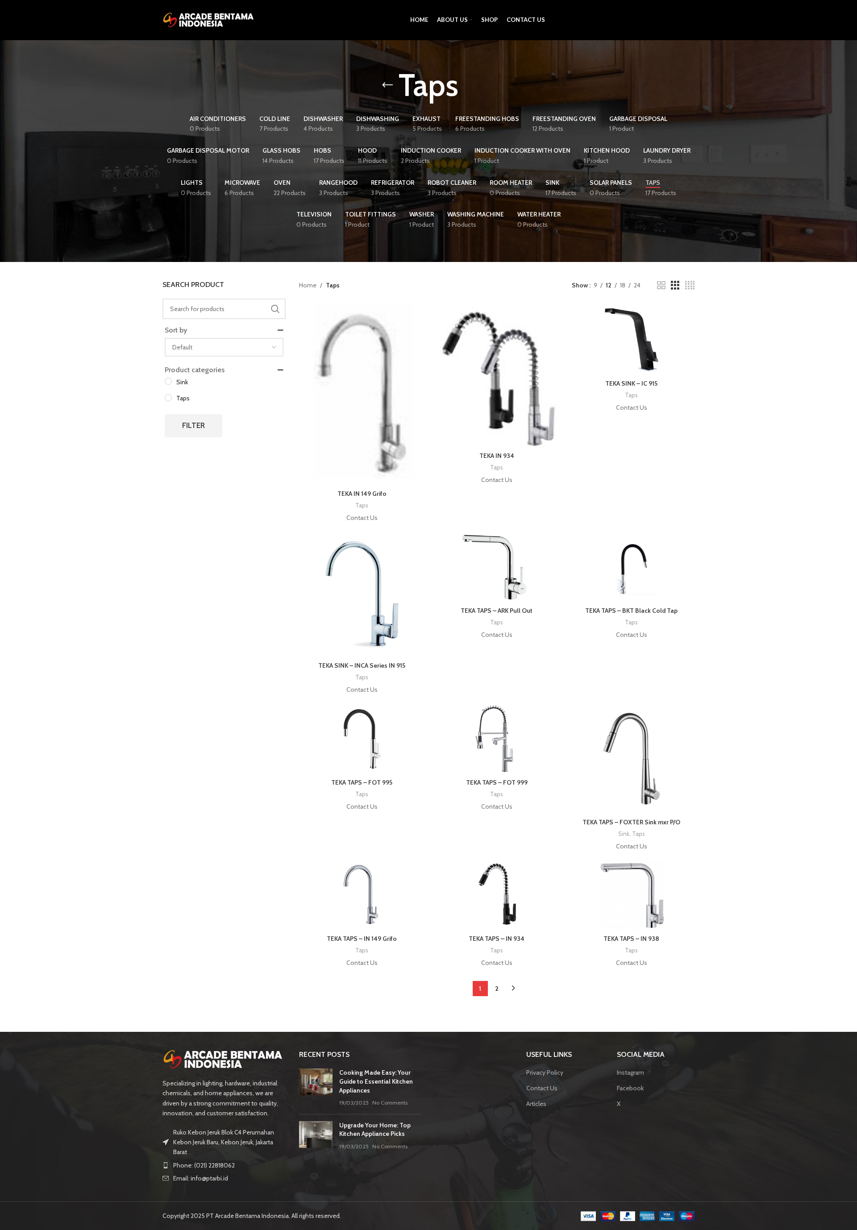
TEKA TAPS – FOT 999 (497, 782)
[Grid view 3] (675, 285)
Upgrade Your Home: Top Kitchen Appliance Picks (375, 1129)
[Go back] (387, 85)
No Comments (390, 1102)
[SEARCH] (275, 309)
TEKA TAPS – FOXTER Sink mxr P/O (631, 822)
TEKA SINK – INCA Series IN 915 (361, 665)
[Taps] (168, 397)
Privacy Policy (544, 1072)
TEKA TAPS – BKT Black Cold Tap (631, 611)
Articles (536, 1104)
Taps (361, 505)
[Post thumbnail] (316, 1087)
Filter (193, 425)
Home (307, 285)
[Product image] (362, 394)
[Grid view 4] (690, 285)
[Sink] (168, 381)
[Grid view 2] (661, 285)
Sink (623, 833)
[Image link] (224, 1059)
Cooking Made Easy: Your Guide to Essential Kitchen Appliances (376, 1081)
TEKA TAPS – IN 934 (496, 939)
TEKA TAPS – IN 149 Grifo (362, 939)
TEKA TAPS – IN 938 (631, 939)
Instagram (630, 1072)
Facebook (630, 1088)
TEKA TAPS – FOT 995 (361, 782)
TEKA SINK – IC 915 (631, 383)
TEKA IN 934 (496, 456)
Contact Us (541, 1088)
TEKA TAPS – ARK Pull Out (497, 611)
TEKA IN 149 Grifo (362, 494)
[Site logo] (209, 19)
